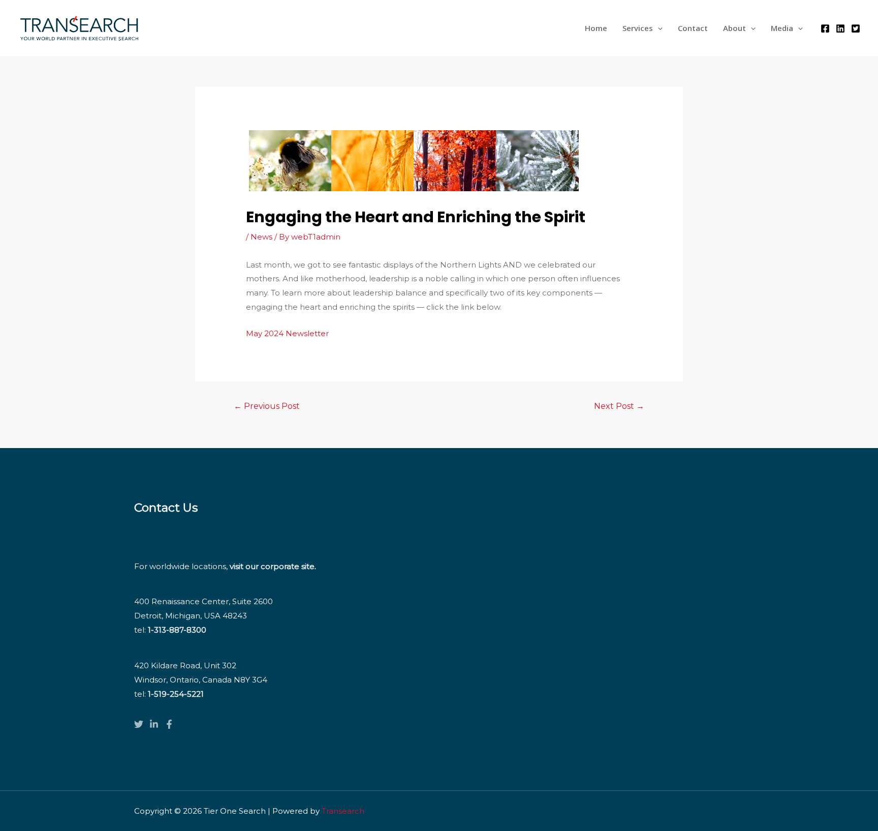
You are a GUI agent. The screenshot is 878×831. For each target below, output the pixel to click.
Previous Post (267, 406)
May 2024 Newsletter (287, 333)
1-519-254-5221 (176, 694)
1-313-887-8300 (177, 630)
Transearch (343, 811)
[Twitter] (855, 28)
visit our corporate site (272, 566)
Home (596, 28)
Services (637, 28)
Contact (693, 28)
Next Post (619, 406)
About (734, 28)
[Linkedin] (840, 28)
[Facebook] (825, 28)
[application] (658, 28)
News (261, 237)
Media (782, 28)
